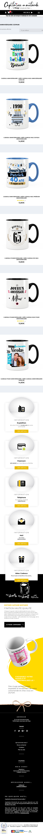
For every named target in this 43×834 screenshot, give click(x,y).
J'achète (21, 761)
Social (21, 726)
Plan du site (21, 749)
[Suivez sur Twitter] (19, 730)
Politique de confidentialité (30, 826)
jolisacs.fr (21, 785)
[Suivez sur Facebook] (15, 730)
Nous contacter (21, 745)
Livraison (21, 747)
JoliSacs (16, 811)
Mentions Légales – (16, 826)
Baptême (21, 769)
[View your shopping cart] (9, 12)
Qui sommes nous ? (22, 742)
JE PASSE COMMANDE (13, 624)
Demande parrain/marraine (21, 771)
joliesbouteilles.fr (21, 786)
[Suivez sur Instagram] (27, 730)
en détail (22, 431)
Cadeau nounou (21, 772)
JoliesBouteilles (24, 813)
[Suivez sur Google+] (23, 730)
